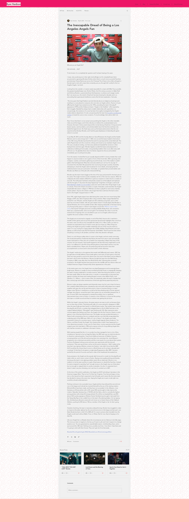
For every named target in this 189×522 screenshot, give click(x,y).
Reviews (87, 10)
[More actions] (121, 21)
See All (127, 449)
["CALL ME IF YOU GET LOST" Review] (70, 458)
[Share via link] (78, 437)
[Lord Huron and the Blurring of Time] (94, 458)
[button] (127, 10)
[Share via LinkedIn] (75, 437)
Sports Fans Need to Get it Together (118, 468)
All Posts (62, 10)
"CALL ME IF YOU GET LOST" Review (69, 468)
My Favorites (70, 10)
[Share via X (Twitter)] (71, 437)
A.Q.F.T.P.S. (79, 10)
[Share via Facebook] (68, 437)
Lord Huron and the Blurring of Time (94, 468)
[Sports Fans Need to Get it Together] (118, 458)
